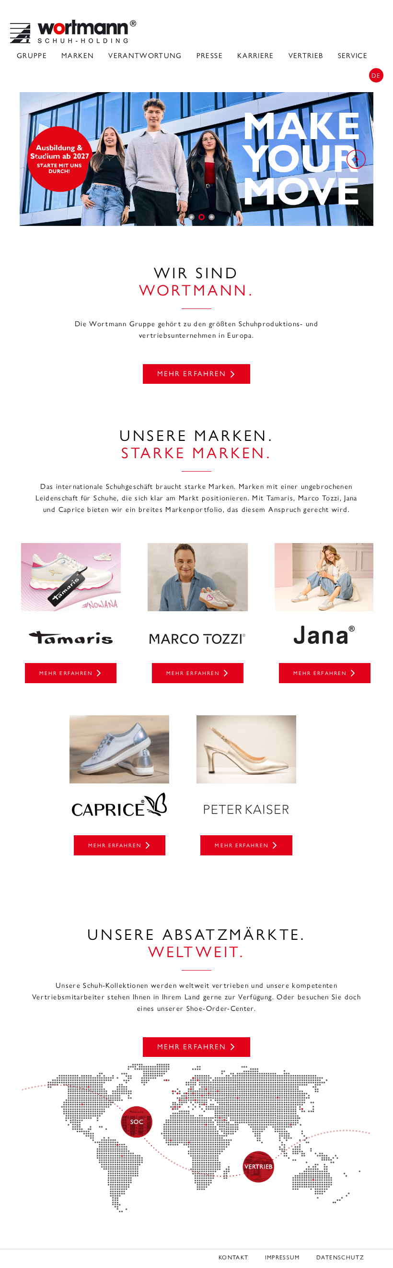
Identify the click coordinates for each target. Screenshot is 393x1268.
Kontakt (233, 1257)
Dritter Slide (211, 217)
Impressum (282, 1257)
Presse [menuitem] (209, 55)
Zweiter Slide (201, 217)
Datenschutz (340, 1257)
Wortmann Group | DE (73, 31)
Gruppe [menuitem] (32, 55)
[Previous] (36, 159)
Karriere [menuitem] (255, 55)
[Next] (356, 159)
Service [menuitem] (353, 55)
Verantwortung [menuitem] (145, 55)
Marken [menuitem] (77, 55)
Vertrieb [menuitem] (306, 55)
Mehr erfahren (191, 373)
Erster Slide (191, 217)
